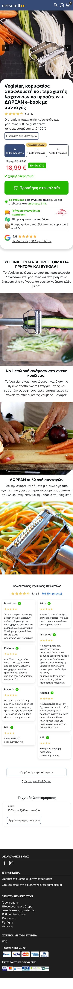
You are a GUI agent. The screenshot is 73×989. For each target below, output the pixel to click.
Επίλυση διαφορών (14, 914)
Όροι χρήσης (10, 902)
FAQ (4, 941)
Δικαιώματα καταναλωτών (18, 910)
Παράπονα (8, 918)
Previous (5, 48)
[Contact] (62, 5)
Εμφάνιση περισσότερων (21, 135)
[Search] (56, 5)
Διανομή (7, 926)
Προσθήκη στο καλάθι (39, 188)
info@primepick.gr (50, 884)
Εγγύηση (7, 922)
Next (67, 48)
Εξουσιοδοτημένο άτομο (17, 906)
